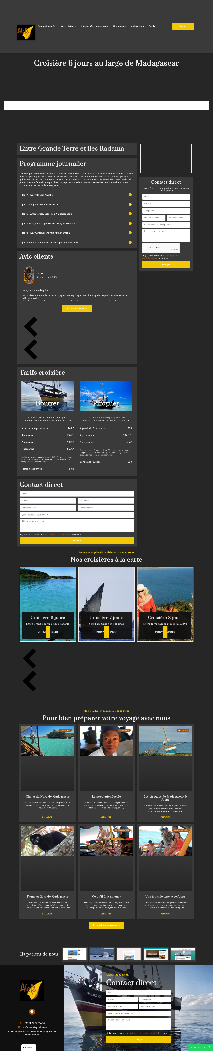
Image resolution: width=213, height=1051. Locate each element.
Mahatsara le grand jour (16, 25)
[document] (106, 525)
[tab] (11, 11)
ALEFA (16, 11)
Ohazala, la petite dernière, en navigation (16, 32)
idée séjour (16, 18)
